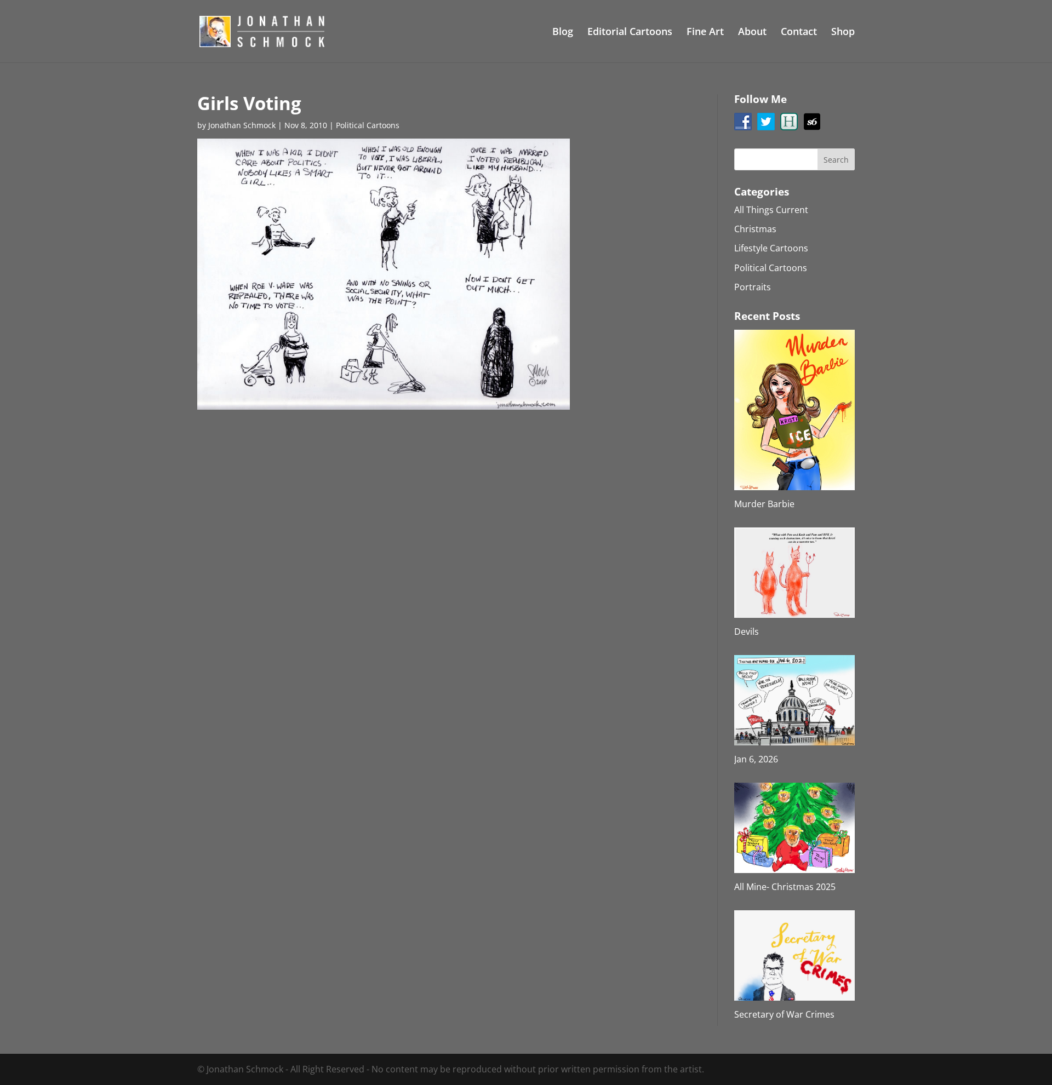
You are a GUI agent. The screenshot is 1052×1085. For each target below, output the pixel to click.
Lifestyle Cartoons (771, 248)
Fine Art (705, 32)
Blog (562, 32)
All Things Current (771, 210)
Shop (843, 32)
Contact (799, 32)
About (752, 32)
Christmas (755, 229)
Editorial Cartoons (629, 32)
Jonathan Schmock (242, 125)
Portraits (752, 287)
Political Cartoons (367, 125)
